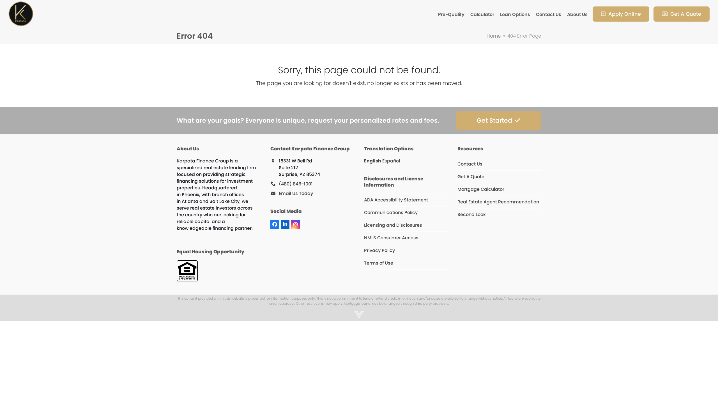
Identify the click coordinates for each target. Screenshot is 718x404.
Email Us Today (296, 193)
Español (391, 161)
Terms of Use (378, 263)
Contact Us (469, 164)
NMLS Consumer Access (391, 238)
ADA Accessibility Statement (396, 200)
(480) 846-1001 (296, 184)
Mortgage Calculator (480, 189)
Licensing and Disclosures (393, 225)
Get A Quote (470, 176)
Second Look (471, 214)
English (372, 161)
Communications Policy (391, 212)
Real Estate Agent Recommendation (498, 202)
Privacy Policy (379, 250)
